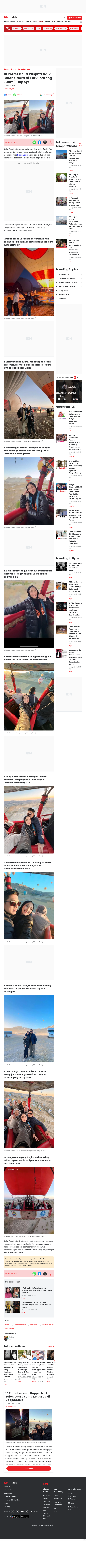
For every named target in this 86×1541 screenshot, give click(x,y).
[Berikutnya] (54, 1477)
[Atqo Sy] (6, 1338)
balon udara (22, 155)
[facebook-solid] (39, 142)
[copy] (50, 142)
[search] (64, 17)
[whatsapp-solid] (34, 142)
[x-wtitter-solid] (45, 142)
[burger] (81, 21)
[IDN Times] (10, 17)
